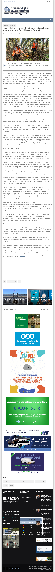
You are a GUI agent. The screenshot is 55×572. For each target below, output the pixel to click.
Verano (11, 485)
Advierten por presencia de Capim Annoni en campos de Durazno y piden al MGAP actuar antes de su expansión (46, 498)
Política (43, 481)
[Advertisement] (27, 268)
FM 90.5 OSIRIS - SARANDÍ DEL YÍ (28, 510)
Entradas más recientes (10, 309)
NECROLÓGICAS (11, 1)
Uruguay (6, 25)
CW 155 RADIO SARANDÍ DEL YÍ (28, 505)
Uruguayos (12, 25)
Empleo (5, 485)
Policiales (38, 481)
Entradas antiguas (45, 309)
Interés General (7, 481)
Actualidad (15, 481)
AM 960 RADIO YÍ (26, 501)
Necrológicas (23, 481)
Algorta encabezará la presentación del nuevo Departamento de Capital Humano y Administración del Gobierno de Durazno (46, 513)
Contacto (5, 1)
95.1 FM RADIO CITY (26, 497)
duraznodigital (7, 33)
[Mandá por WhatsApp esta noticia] (4, 281)
